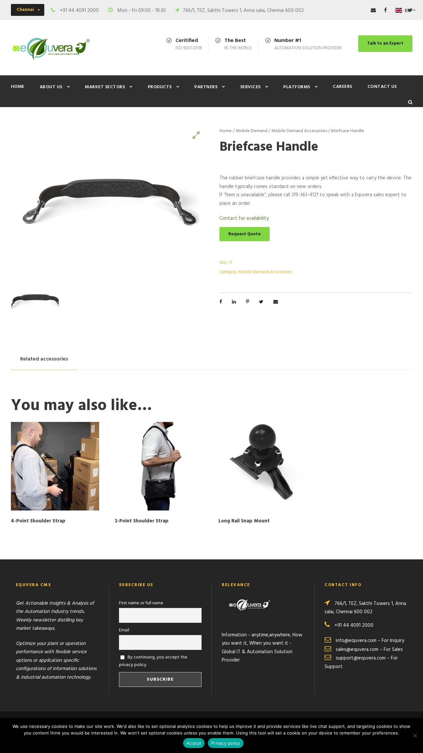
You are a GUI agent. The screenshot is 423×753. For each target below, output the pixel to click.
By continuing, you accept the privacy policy (153, 661)
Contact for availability (244, 218)
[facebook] (385, 11)
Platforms (296, 87)
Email (124, 630)
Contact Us (382, 87)
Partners (205, 87)
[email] (373, 11)
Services (250, 87)
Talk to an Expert (385, 43)
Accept (194, 743)
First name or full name (141, 603)
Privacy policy (225, 743)
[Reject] (414, 735)
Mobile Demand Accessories (299, 131)
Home (17, 87)
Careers (342, 87)
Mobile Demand (251, 131)
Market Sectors (105, 87)
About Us (51, 87)
